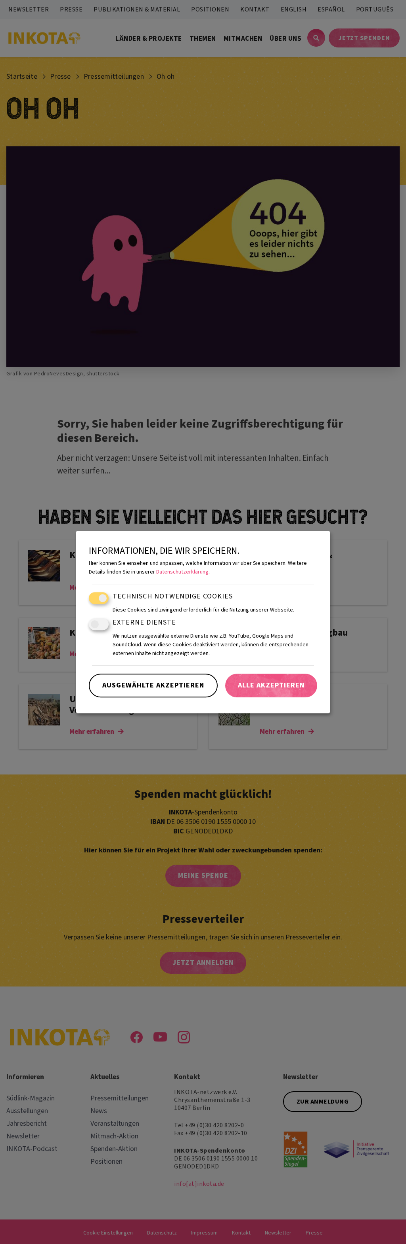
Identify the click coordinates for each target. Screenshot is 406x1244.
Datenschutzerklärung (182, 572)
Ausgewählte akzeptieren (153, 685)
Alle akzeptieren (271, 685)
